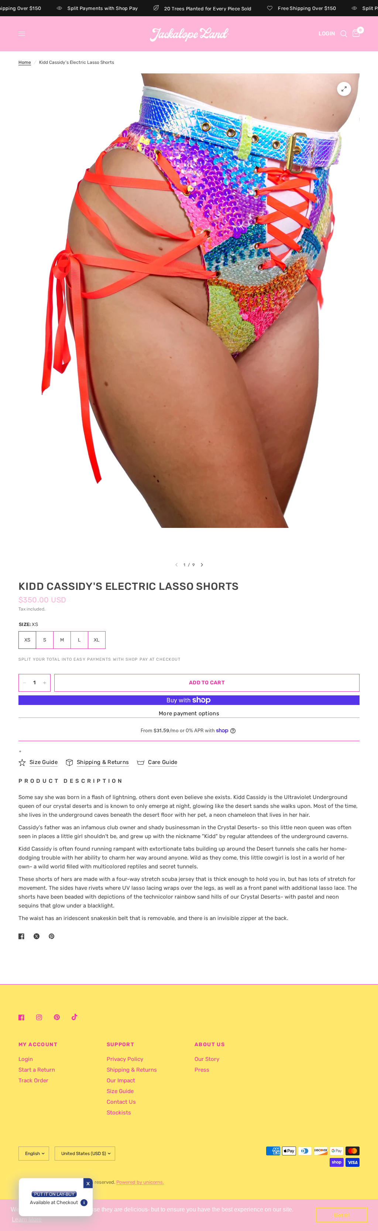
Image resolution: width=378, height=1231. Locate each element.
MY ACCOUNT (38, 1044)
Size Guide (120, 1091)
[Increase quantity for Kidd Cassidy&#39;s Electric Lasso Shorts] (44, 682)
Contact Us (121, 1102)
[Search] (344, 33)
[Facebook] (26, 1017)
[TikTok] (80, 1017)
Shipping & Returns (132, 1069)
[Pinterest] (62, 1017)
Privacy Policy (125, 1059)
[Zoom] (344, 89)
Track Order (33, 1080)
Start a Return (36, 1069)
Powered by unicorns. (140, 1182)
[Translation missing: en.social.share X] (38, 936)
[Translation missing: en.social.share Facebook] (22, 936)
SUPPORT (121, 1044)
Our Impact (121, 1080)
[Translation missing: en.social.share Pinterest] (53, 936)
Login (25, 1059)
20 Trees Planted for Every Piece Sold (186, 8)
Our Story (207, 1059)
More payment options (189, 713)
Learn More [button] (27, 1219)
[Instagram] (44, 1017)
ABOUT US (210, 1044)
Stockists (119, 1112)
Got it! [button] (342, 1215)
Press (202, 1069)
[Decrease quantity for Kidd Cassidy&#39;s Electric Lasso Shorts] (24, 682)
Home (24, 62)
